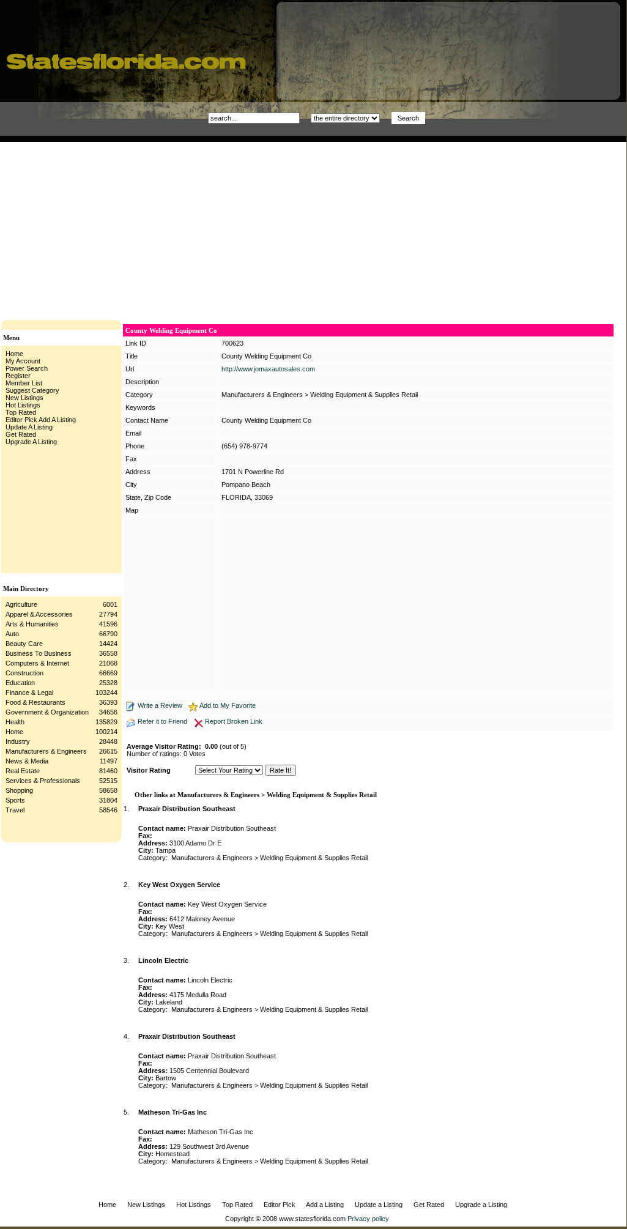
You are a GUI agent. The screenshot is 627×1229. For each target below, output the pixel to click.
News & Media (27, 761)
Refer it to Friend (162, 721)
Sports (15, 800)
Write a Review (160, 705)
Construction (24, 673)
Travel (15, 810)
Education (20, 682)
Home (14, 731)
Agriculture (21, 604)
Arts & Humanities (32, 624)
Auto (12, 633)
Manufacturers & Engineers (46, 751)
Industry (18, 741)
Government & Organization (47, 712)
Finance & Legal (29, 692)
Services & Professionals (43, 780)
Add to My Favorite (227, 705)
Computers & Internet (37, 663)
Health (15, 722)
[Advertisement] (210, 227)
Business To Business (39, 653)
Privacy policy (368, 1218)
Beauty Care (24, 643)
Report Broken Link (233, 721)
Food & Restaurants (35, 702)
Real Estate (23, 770)
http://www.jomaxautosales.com (268, 369)
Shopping (19, 790)
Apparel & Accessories (39, 614)
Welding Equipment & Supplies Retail (364, 394)
